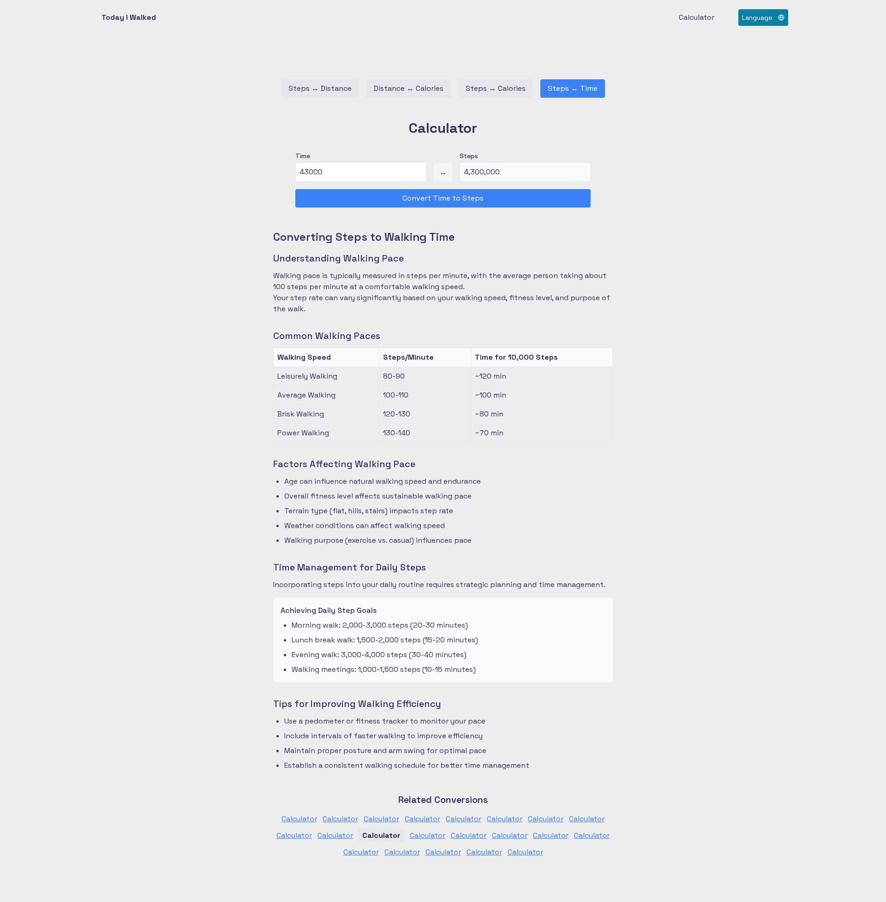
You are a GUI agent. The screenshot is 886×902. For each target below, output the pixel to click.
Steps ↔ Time (573, 88)
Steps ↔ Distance (320, 88)
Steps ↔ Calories (496, 88)
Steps (469, 156)
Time (302, 156)
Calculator (696, 17)
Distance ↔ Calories (408, 88)
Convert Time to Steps (443, 198)
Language (757, 17)
